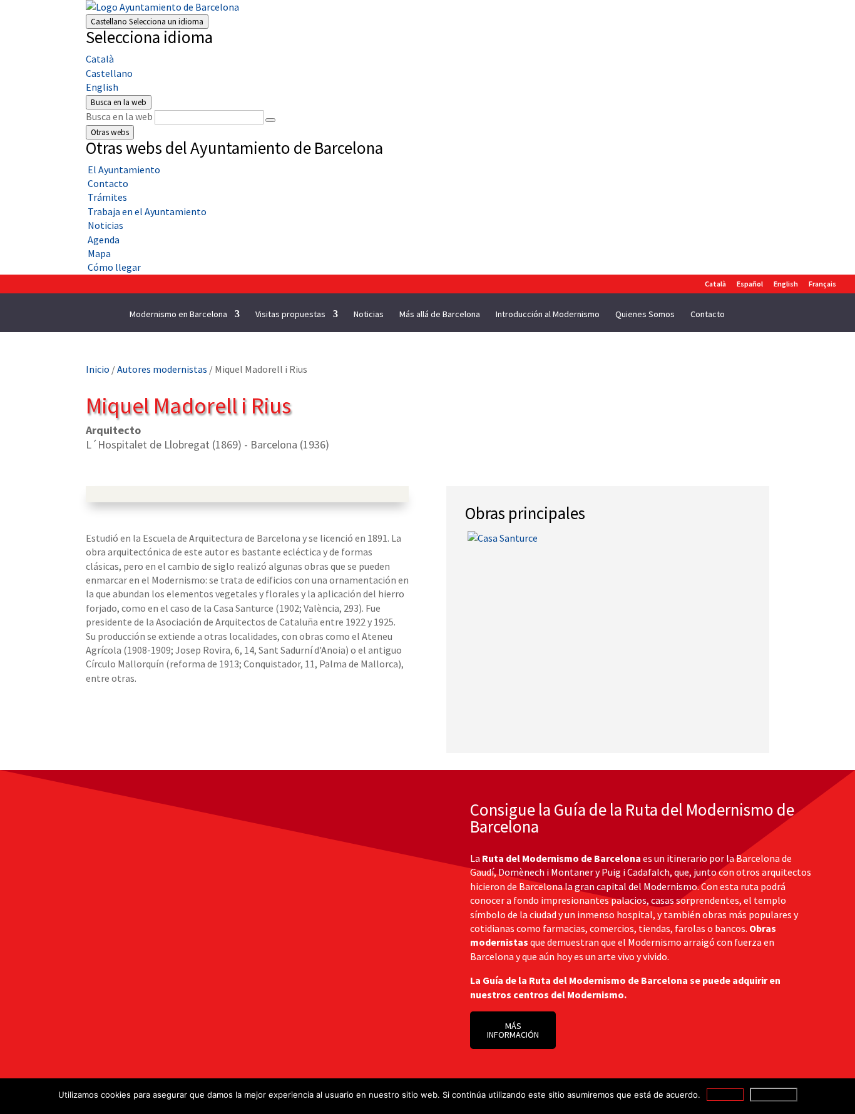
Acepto (725, 1095)
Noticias (369, 315)
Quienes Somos (645, 315)
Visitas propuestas (290, 315)
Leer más (773, 1095)
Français (822, 284)
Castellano (147, 21)
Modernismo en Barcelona (178, 315)
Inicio (98, 369)
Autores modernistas (162, 369)
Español (750, 284)
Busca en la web (119, 116)
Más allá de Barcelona (439, 315)
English (102, 87)
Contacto (707, 315)
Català (100, 59)
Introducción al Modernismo (548, 315)
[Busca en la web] (270, 120)
